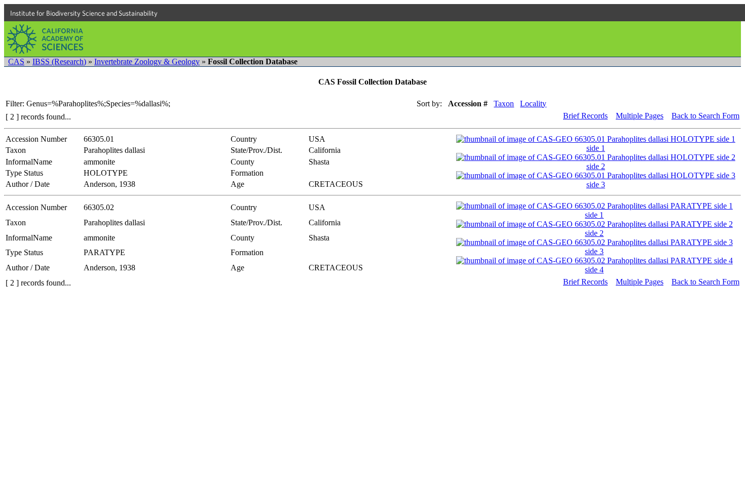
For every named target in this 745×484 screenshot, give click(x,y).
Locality (533, 103)
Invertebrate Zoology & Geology (147, 61)
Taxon (504, 103)
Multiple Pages (639, 115)
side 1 (595, 148)
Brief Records (585, 115)
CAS (16, 61)
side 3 (595, 184)
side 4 (594, 269)
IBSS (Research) (59, 61)
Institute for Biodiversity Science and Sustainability (84, 13)
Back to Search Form (705, 115)
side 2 (595, 166)
